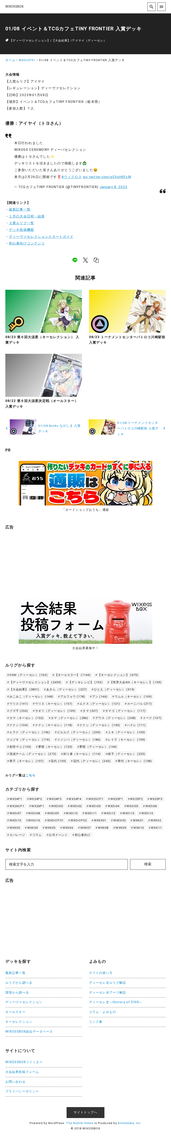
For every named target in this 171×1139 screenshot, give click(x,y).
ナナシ (19, 725)
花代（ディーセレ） (92, 761)
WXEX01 (100, 820)
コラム (37, 835)
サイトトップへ (85, 1112)
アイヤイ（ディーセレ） (89, 40)
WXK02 (156, 820)
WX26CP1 (17, 806)
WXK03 (15, 827)
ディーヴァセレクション (23, 1002)
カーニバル (139, 703)
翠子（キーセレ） (27, 761)
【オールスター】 (73, 675)
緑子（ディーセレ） (126, 754)
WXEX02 (119, 820)
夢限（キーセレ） (55, 746)
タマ (90, 710)
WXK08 (103, 827)
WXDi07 (15, 813)
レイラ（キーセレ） (126, 739)
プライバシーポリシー (22, 1091)
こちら (31, 775)
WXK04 (32, 827)
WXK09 (121, 827)
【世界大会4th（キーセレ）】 (136, 682)
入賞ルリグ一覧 (21, 223)
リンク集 (95, 1022)
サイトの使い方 (101, 973)
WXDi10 (72, 813)
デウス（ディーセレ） (115, 718)
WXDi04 (114, 806)
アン (100, 696)
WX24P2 (35, 799)
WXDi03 (95, 806)
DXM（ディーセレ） (29, 675)
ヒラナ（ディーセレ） (30, 732)
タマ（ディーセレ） (69, 718)
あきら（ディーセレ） (66, 689)
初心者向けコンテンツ (27, 243)
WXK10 (138, 827)
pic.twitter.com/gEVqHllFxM (107, 177)
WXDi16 (34, 820)
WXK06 (68, 827)
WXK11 (156, 827)
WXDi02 (76, 806)
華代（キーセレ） (135, 761)
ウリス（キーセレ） (54, 703)
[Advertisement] (38, 562)
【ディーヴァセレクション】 (30, 40)
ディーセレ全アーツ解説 (107, 992)
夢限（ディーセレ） (98, 746)
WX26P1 (37, 806)
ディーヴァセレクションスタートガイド (41, 237)
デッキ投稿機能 (21, 230)
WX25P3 (156, 799)
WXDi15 (15, 820)
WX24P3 (55, 799)
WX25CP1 (95, 799)
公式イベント (58, 835)
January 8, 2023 (114, 187)
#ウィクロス (71, 177)
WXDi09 (53, 813)
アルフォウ (72, 696)
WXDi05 (132, 806)
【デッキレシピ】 (85, 682)
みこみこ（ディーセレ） (31, 696)
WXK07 (85, 827)
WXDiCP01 (55, 820)
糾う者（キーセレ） (82, 754)
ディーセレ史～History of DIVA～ (115, 1002)
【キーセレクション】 (118, 675)
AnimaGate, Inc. (129, 1123)
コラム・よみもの (102, 1012)
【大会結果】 (61, 40)
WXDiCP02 (79, 820)
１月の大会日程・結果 (27, 216)
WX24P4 (75, 799)
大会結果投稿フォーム (22, 1072)
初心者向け (83, 835)
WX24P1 (16, 799)
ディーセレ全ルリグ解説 (107, 983)
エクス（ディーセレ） (99, 703)
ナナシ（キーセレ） (54, 725)
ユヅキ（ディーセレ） (30, 739)
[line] (74, 260)
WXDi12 (110, 813)
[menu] (161, 6)
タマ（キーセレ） (27, 718)
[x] (85, 260)
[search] (151, 6)
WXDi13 (128, 813)
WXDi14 (147, 813)
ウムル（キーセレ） (133, 696)
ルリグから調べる (18, 983)
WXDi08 (34, 813)
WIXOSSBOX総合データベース (29, 1031)
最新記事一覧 (20, 209)
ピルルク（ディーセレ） (79, 732)
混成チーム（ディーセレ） (33, 754)
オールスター (15, 1012)
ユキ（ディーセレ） (126, 732)
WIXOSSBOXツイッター (24, 1062)
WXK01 (138, 820)
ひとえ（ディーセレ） (114, 689)
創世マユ (20, 746)
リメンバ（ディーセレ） (79, 739)
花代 (58, 761)
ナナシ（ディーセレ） (99, 725)
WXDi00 (57, 806)
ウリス (19, 703)
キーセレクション (18, 1022)
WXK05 (50, 827)
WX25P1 (116, 799)
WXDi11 (91, 813)
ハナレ (136, 725)
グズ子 (19, 710)
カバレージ (17, 835)
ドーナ (152, 718)
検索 (147, 864)
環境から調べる (17, 992)
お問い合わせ (15, 1082)
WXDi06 (151, 806)
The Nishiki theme (79, 1123)
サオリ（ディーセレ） (55, 710)
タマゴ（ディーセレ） (125, 710)
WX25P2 (136, 799)
